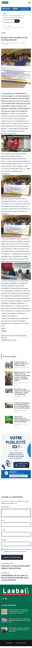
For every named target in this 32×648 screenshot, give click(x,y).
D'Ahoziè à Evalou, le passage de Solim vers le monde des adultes (21, 363)
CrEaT (13, 643)
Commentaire (5, 507)
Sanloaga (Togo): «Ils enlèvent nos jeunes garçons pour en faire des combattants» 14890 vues (19, 611)
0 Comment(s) (4, 44)
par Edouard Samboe (5, 43)
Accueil (4, 25)
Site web (3, 540)
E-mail (3, 530)
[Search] (17, 21)
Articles (9, 25)
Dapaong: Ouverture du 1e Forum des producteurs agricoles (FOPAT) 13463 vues (19, 620)
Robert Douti (17, 367)
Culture (3, 33)
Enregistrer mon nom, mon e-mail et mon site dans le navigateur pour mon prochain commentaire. (17, 550)
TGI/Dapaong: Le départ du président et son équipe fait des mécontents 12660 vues (19, 629)
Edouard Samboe (18, 382)
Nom (3, 520)
